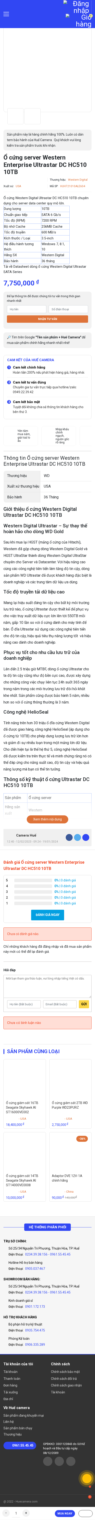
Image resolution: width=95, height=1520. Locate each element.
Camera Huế (26, 835)
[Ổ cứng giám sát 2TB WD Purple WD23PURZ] (70, 1079)
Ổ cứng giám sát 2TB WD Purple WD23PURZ (70, 1105)
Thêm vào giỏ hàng (85, 1513)
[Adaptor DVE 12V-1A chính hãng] (70, 1151)
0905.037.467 (35, 1268)
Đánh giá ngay (47, 915)
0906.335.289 (35, 1344)
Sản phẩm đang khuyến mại (23, 1415)
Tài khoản (10, 1372)
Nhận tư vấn (47, 319)
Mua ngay (64, 1513)
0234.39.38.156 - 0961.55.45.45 (48, 1254)
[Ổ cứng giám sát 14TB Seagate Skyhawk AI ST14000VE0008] (24, 1151)
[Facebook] (69, 837)
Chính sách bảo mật (65, 1372)
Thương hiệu (12, 1434)
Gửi (84, 1004)
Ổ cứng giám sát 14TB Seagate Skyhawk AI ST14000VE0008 (22, 1180)
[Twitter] (77, 837)
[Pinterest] (85, 837)
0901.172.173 (35, 1306)
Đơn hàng (10, 1385)
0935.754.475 (35, 1330)
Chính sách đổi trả (64, 1378)
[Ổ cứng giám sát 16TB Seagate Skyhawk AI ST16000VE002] (24, 1079)
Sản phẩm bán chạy (17, 1428)
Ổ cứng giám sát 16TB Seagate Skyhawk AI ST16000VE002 (22, 1107)
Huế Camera (34, 14)
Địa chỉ (8, 1399)
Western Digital (78, 179)
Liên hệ (8, 1422)
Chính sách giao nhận (66, 1385)
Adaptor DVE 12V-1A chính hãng (67, 1178)
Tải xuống (10, 1392)
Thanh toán (11, 1378)
